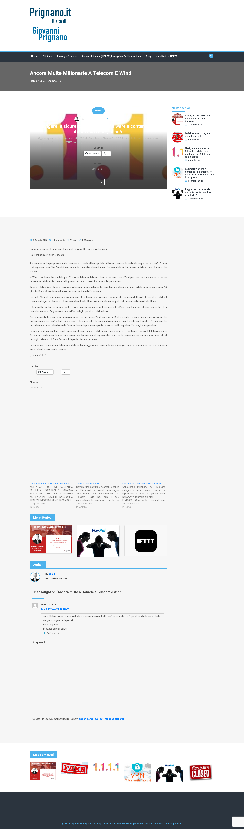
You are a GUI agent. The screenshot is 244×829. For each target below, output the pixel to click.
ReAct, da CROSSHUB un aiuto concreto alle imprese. (98, 131)
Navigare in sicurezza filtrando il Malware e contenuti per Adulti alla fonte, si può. (198, 152)
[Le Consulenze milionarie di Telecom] (145, 495)
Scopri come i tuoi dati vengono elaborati (102, 719)
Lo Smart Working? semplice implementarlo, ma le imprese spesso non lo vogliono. (199, 173)
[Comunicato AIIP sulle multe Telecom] (53, 495)
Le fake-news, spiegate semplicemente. (197, 134)
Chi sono (47, 56)
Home (34, 56)
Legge (98, 116)
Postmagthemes (173, 823)
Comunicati (98, 107)
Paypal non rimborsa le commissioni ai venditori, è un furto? (199, 192)
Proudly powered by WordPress (82, 823)
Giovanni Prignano (92, 124)
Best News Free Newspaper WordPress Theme (135, 823)
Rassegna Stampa (67, 56)
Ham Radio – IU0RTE (166, 56)
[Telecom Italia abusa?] (99, 495)
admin (52, 574)
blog (148, 56)
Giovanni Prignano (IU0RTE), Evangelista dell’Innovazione (111, 56)
